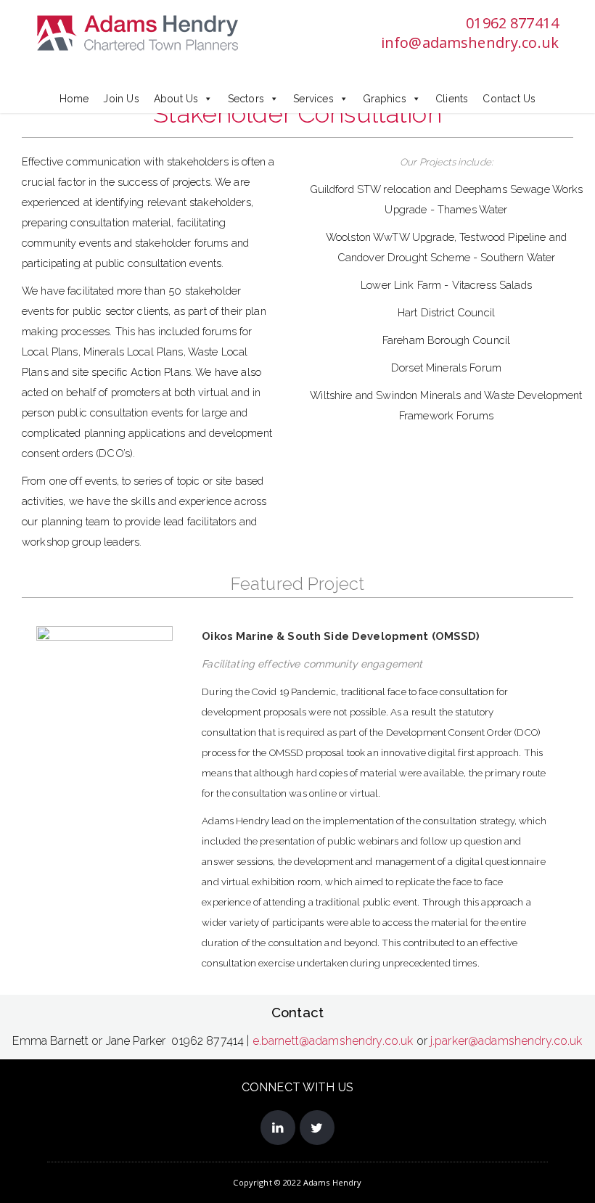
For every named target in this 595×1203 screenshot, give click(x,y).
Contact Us (509, 98)
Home (74, 98)
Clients (451, 98)
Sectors (246, 98)
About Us (176, 98)
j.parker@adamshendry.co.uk (506, 1041)
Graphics (384, 98)
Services (313, 98)
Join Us (121, 98)
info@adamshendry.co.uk (470, 42)
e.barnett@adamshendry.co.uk (333, 1041)
